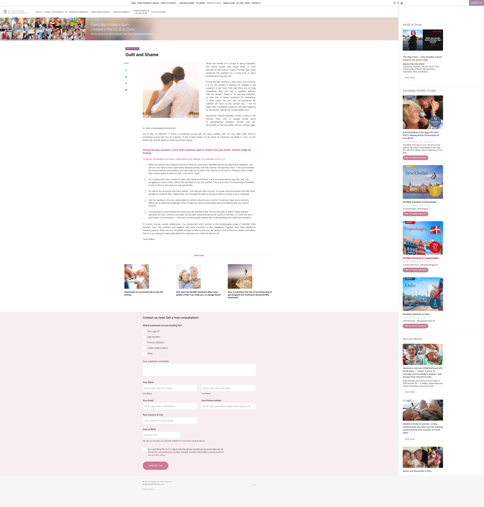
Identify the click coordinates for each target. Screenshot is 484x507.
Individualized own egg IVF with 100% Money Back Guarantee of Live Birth (421, 135)
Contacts (255, 3)
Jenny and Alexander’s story (417, 471)
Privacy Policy (148, 489)
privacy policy (158, 455)
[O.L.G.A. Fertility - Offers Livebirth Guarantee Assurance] (16, 11)
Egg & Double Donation (100, 12)
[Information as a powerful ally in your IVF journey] (147, 276)
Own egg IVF (153, 331)
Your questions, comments (156, 361)
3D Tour (239, 3)
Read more (410, 77)
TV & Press (200, 3)
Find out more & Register (415, 158)
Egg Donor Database (121, 12)
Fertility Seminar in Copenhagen (421, 258)
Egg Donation (153, 337)
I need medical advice (157, 348)
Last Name (206, 393)
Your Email (148, 400)
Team (133, 3)
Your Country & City (153, 415)
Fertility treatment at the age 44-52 (141, 12)
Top (253, 484)
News (247, 3)
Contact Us (476, 3)
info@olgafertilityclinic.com (153, 484)
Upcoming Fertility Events (419, 90)
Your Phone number (211, 400)
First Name (147, 393)
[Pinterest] (126, 83)
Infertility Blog (214, 3)
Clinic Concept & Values (148, 3)
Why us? (39, 12)
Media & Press (412, 24)
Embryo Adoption (155, 342)
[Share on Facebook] (126, 70)
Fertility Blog (132, 49)
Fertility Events (168, 3)
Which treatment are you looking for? (162, 325)
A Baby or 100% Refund (53, 12)
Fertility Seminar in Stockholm (419, 202)
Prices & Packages (158, 12)
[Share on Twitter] (126, 76)
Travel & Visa (229, 3)
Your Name (148, 382)
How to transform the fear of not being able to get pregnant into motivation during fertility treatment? (250, 295)
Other (150, 353)
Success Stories (186, 3)
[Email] (126, 89)
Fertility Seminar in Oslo (416, 314)
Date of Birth (149, 429)
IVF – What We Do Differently (76, 12)
